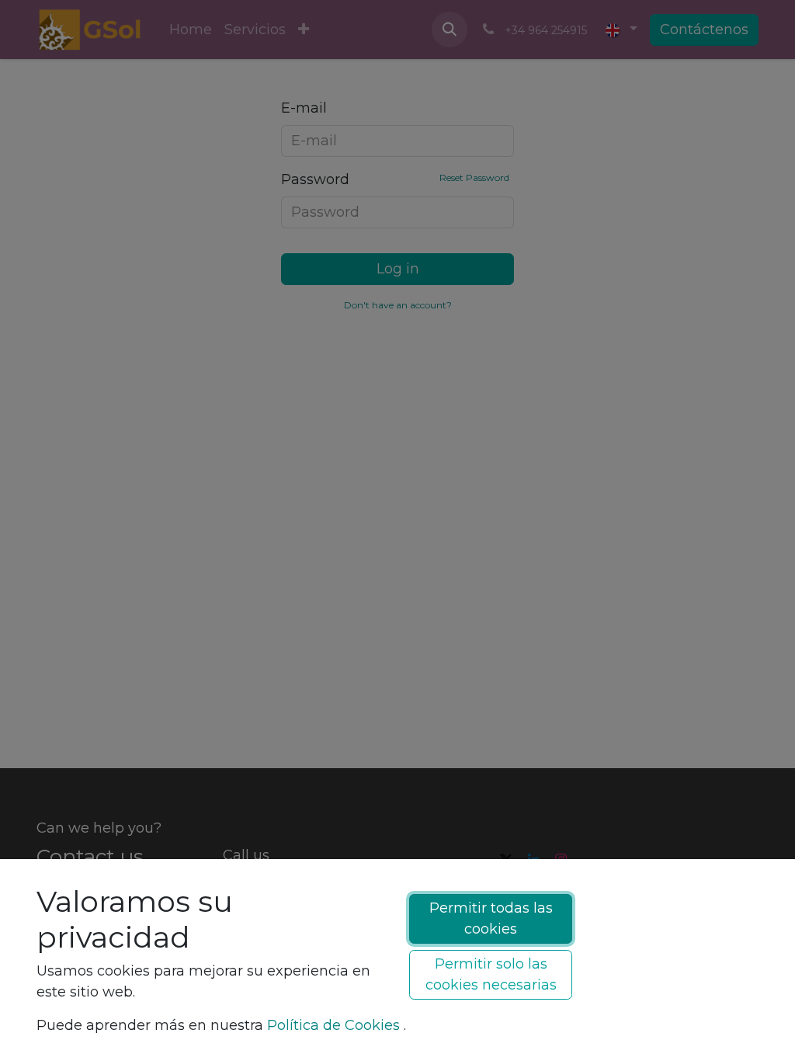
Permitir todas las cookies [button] (491, 918)
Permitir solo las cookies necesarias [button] (491, 974)
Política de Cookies (333, 1025)
